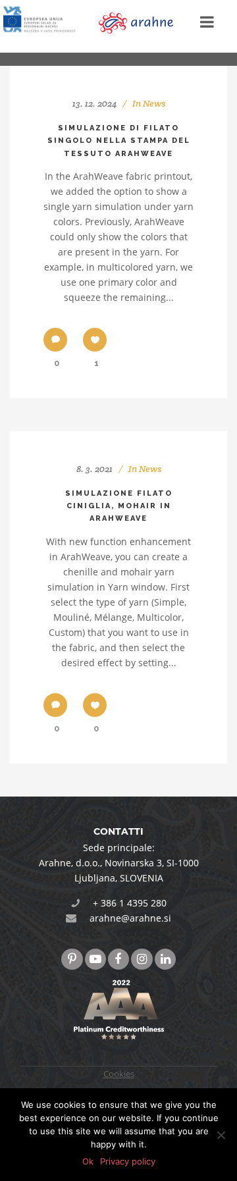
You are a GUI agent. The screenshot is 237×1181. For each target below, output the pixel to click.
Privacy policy (127, 1161)
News (154, 103)
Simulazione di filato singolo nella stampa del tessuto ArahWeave (118, 141)
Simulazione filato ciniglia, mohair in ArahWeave (118, 506)
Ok (87, 1161)
